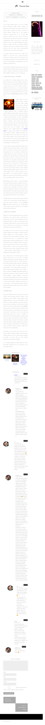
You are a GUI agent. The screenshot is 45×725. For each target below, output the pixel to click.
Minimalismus (16, 13)
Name (4, 672)
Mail (4, 676)
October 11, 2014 (15, 365)
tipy (37, 87)
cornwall (39, 74)
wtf (32, 92)
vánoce (40, 87)
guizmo (16, 374)
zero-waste (36, 92)
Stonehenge (34, 87)
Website (5, 681)
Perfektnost (7, 359)
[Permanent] (7, 358)
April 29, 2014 (23, 365)
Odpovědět (25, 373)
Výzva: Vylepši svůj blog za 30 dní (36, 89)
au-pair (33, 74)
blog (36, 74)
